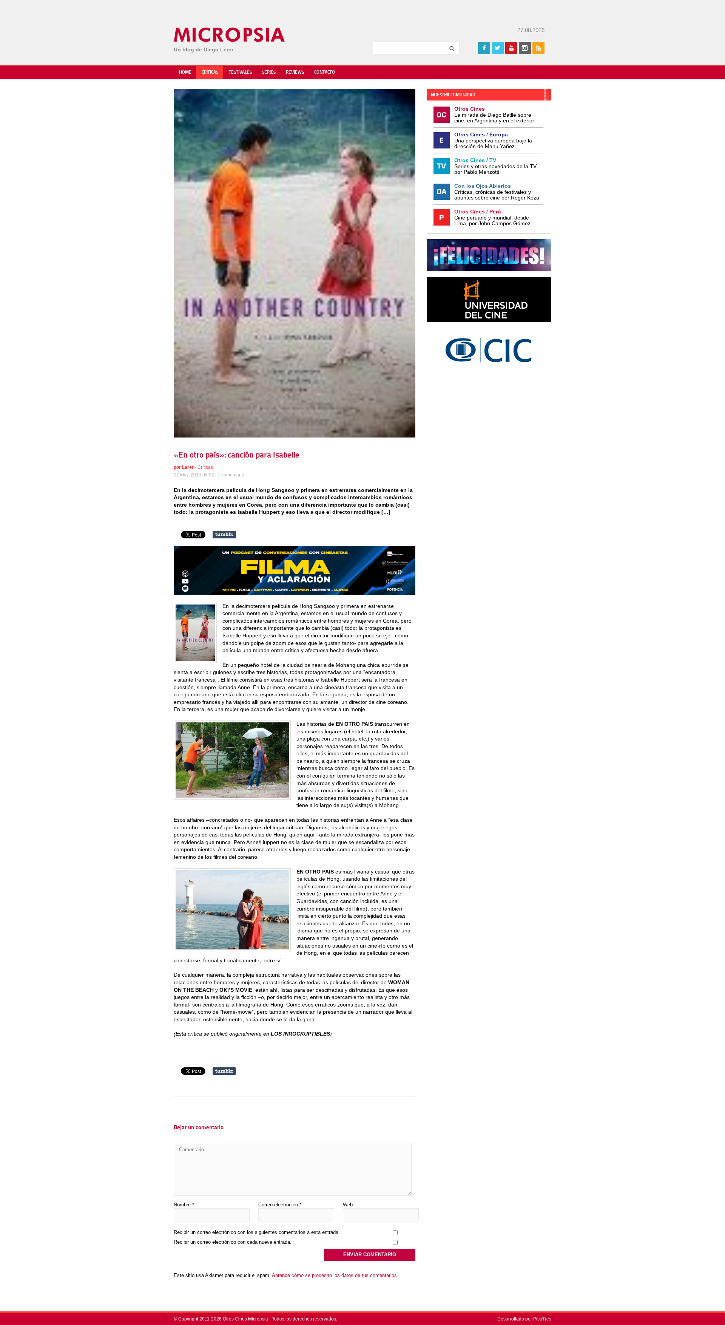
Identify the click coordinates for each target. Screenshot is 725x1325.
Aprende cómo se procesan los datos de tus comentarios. (335, 1275)
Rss (538, 48)
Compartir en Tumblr (224, 534)
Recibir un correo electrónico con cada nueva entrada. (233, 1242)
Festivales (240, 72)
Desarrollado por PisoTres (524, 1319)
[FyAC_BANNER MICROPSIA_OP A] (294, 593)
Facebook (484, 48)
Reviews (295, 72)
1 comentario (231, 475)
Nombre (184, 1204)
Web (348, 1204)
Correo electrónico (279, 1204)
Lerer (188, 467)
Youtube (511, 48)
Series (269, 72)
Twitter (498, 48)
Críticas (210, 72)
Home (185, 72)
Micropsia (230, 34)
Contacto (324, 72)
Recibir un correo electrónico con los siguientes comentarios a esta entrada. (257, 1232)
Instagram (525, 48)
